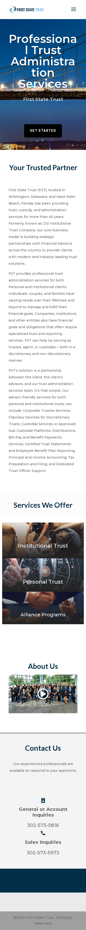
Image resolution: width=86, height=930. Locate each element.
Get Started (43, 130)
